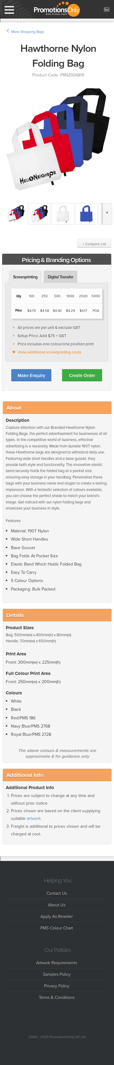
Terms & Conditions (56, 997)
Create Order (82, 375)
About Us (56, 905)
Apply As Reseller (56, 916)
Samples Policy (57, 974)
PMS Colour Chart (56, 928)
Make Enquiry (31, 375)
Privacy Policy (56, 986)
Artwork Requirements (56, 962)
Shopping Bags (32, 31)
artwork (34, 818)
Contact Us (57, 893)
